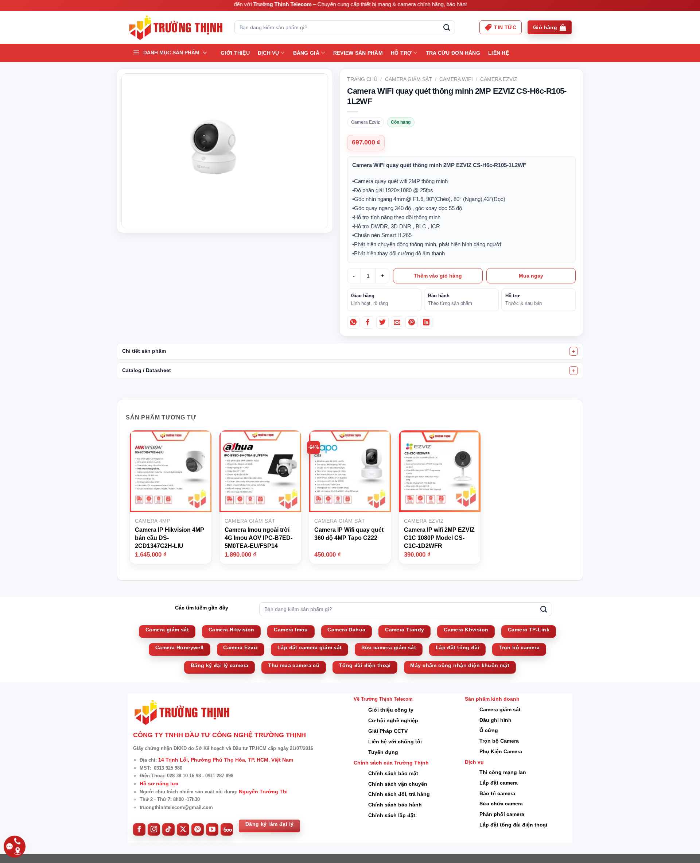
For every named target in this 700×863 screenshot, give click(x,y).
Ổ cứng (488, 730)
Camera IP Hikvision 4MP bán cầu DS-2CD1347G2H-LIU (169, 538)
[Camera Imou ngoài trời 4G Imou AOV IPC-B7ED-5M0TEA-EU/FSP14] (260, 471)
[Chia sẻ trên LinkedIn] (426, 322)
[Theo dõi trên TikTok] (168, 829)
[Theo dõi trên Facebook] (139, 829)
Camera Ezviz (498, 79)
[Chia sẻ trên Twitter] (382, 322)
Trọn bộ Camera (499, 741)
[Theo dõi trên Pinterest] (197, 829)
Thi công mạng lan (502, 772)
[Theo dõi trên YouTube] (212, 829)
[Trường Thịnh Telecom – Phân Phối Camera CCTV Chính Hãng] (175, 27)
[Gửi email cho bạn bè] (397, 322)
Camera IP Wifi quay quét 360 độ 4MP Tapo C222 (349, 534)
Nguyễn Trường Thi (263, 791)
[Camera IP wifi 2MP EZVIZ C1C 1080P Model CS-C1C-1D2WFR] (440, 471)
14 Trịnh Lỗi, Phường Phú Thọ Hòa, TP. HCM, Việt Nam (225, 760)
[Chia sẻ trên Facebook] (368, 322)
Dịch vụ (268, 53)
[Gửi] (446, 27)
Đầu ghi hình (495, 720)
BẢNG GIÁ (306, 53)
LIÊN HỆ (498, 53)
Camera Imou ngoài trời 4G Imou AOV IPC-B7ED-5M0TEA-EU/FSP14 (258, 538)
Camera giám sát (408, 79)
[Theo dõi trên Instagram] (154, 829)
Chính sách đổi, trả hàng (399, 794)
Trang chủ (362, 79)
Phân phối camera (501, 814)
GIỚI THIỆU (235, 53)
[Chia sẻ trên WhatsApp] (353, 322)
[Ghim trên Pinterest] (411, 322)
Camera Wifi (456, 79)
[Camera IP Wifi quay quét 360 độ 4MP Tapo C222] (350, 471)
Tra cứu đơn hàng (453, 53)
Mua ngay (531, 276)
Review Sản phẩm (358, 53)
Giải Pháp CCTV (388, 731)
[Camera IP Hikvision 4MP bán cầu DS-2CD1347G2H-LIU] (170, 471)
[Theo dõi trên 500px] (227, 829)
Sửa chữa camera (501, 803)
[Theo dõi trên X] (183, 829)
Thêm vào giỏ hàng (438, 276)
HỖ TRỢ (401, 53)
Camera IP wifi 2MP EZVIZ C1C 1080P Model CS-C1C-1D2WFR (439, 538)
